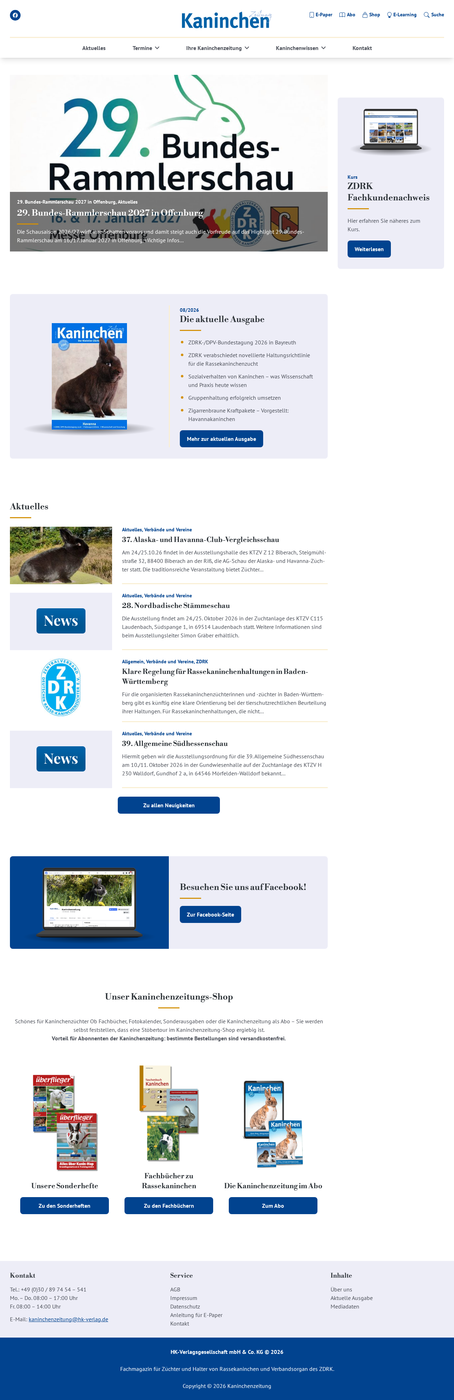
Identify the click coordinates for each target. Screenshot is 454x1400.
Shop (374, 14)
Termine (142, 47)
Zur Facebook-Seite (210, 914)
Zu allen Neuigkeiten (169, 805)
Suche (437, 14)
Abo (351, 14)
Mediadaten (345, 1306)
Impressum (183, 1297)
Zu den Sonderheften (64, 1205)
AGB (175, 1289)
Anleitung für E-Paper (196, 1314)
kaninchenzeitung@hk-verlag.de (68, 1319)
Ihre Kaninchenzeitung (214, 47)
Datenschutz (185, 1306)
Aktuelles (94, 47)
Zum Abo (273, 1205)
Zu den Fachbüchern (169, 1205)
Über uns (341, 1289)
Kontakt (362, 47)
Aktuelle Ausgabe (352, 1297)
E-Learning (405, 14)
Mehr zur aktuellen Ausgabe (221, 438)
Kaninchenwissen (297, 47)
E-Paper (324, 14)
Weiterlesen (369, 249)
